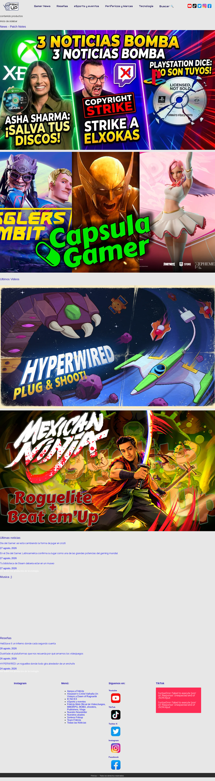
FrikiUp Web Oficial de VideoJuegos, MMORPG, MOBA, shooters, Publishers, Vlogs (86, 707)
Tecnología (146, 6)
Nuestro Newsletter (77, 712)
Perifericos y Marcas (119, 6)
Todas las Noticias (76, 722)
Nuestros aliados (76, 715)
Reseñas (62, 6)
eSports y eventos (86, 6)
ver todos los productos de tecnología (19, 571)
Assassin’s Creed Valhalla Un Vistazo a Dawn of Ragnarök (82, 695)
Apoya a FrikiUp (75, 691)
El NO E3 (72, 699)
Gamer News (42, 6)
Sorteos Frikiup (75, 717)
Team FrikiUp (74, 720)
